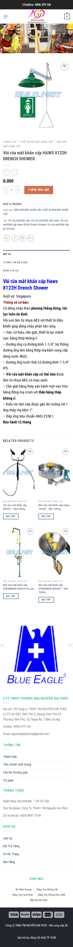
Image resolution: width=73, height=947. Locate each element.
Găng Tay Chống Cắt (47, 889)
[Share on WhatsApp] (6, 238)
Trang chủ (9, 141)
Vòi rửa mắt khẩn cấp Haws (45, 220)
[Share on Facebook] (14, 238)
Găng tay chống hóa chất (51, 894)
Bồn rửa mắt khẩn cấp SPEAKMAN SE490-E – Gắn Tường (53, 588)
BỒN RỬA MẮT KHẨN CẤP (27, 209)
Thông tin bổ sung (15, 262)
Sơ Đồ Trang (11, 854)
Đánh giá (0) (10, 270)
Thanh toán (10, 757)
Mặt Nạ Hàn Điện (38, 900)
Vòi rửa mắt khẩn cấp (19, 220)
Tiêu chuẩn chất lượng (17, 764)
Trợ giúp (8, 780)
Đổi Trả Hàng (11, 846)
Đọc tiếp (10, 516)
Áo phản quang (23, 889)
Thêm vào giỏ (38, 190)
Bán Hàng (9, 862)
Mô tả (7, 254)
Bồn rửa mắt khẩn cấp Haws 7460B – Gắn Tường (54, 506)
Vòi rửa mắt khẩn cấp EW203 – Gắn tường (15, 506)
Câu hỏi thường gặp (15, 772)
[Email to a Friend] (22, 238)
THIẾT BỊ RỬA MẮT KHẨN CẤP (36, 141)
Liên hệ (7, 838)
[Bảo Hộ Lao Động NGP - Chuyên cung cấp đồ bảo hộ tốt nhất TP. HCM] (36, 16)
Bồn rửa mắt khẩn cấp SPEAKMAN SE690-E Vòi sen (18, 586)
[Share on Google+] (30, 238)
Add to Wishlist (63, 76)
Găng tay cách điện (22, 894)
